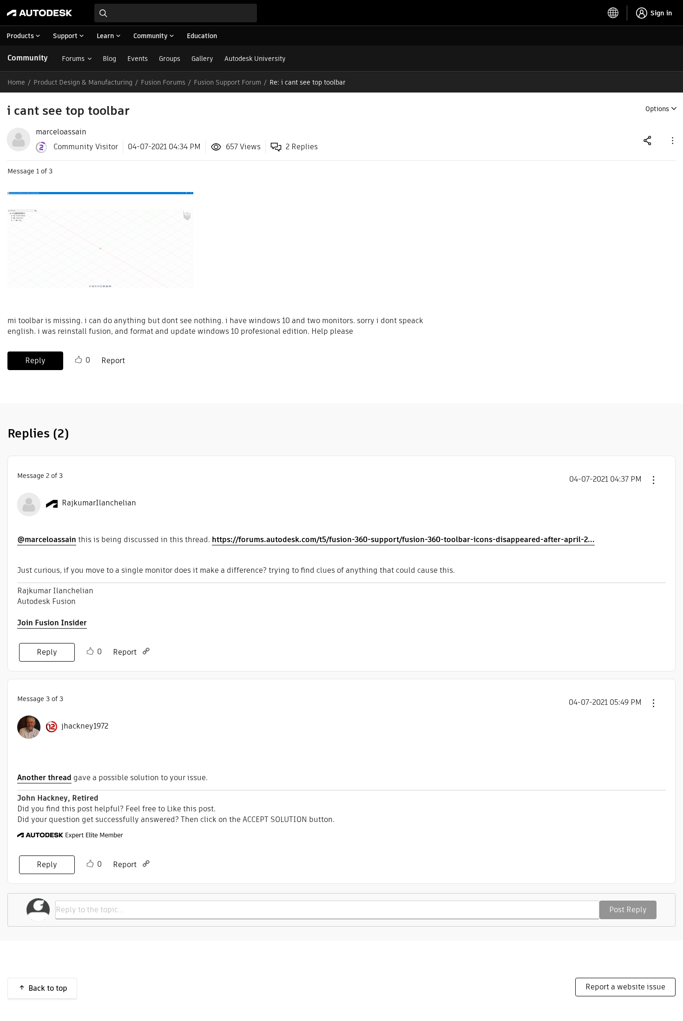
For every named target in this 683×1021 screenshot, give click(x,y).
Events (137, 58)
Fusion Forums (163, 82)
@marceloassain (46, 539)
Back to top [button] (47, 988)
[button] (672, 140)
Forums (73, 58)
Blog (109, 58)
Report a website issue (625, 986)
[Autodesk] (39, 13)
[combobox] (175, 13)
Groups (169, 58)
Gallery (202, 58)
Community (27, 58)
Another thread (44, 777)
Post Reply (628, 909)
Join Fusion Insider (52, 622)
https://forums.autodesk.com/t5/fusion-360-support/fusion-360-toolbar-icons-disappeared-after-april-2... (403, 539)
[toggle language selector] (613, 13)
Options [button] (657, 108)
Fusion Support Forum (227, 82)
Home (16, 82)
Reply (35, 360)
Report (113, 360)
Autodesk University (255, 58)
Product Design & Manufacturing (82, 82)
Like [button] (78, 359)
